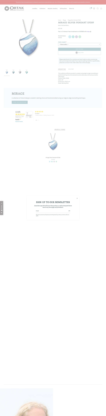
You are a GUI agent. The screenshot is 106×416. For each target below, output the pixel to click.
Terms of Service (66, 214)
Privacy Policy (58, 214)
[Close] (77, 198)
